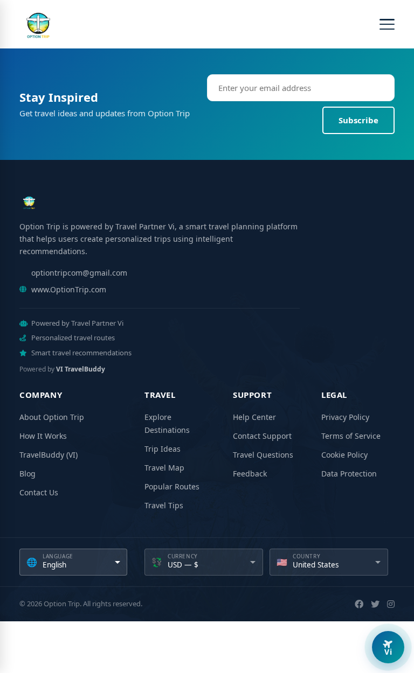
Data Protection (349, 473)
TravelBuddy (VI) (48, 455)
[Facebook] (359, 604)
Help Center (254, 417)
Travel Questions (263, 455)
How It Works (43, 436)
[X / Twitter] (375, 604)
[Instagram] (391, 604)
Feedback (250, 473)
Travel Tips (163, 505)
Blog (27, 473)
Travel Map (164, 467)
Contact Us (38, 492)
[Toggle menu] (387, 24)
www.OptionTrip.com (68, 289)
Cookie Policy (344, 455)
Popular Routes (171, 486)
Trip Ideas (162, 449)
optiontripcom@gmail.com (79, 273)
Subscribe (358, 120)
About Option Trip (51, 417)
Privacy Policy (345, 417)
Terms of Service (351, 436)
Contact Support (262, 436)
